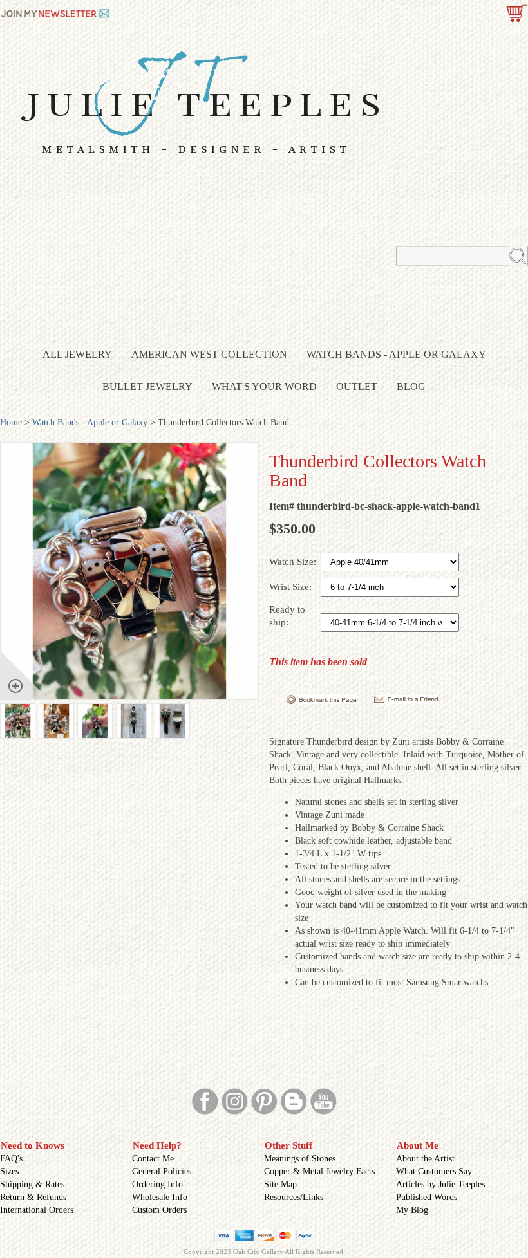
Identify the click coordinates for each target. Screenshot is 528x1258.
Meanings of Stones (299, 1158)
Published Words (426, 1197)
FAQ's (11, 1158)
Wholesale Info (159, 1197)
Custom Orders (159, 1210)
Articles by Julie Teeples (440, 1184)
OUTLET (356, 386)
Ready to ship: (287, 615)
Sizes (9, 1171)
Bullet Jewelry (147, 386)
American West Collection (209, 354)
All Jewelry (77, 354)
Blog (411, 386)
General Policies (161, 1171)
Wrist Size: (291, 587)
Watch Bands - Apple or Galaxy (396, 354)
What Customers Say (434, 1171)
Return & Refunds (33, 1197)
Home (11, 422)
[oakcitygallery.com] (56, 12)
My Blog (412, 1210)
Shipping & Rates (32, 1184)
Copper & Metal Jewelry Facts (319, 1171)
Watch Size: (294, 562)
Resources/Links (293, 1197)
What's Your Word (264, 386)
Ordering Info (157, 1184)
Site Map (280, 1184)
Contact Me (153, 1158)
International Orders (36, 1210)
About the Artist (425, 1158)
